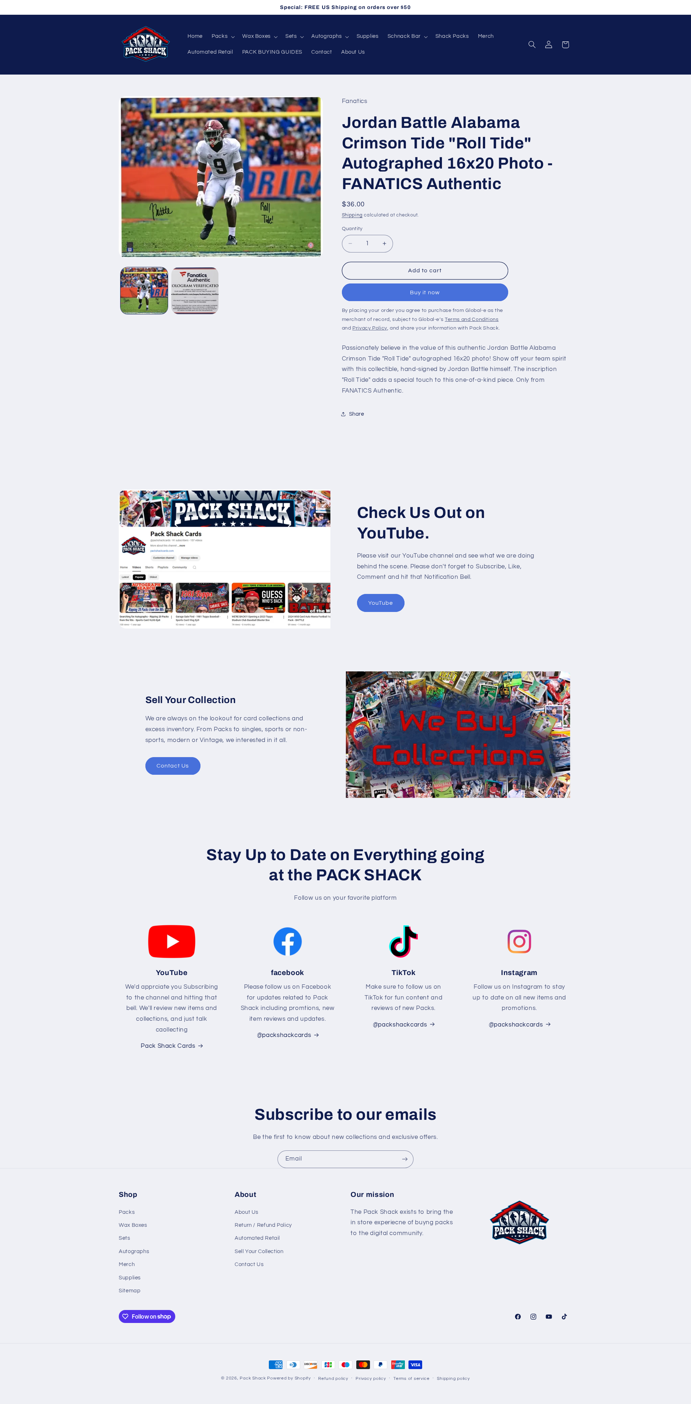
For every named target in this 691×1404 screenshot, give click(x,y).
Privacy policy (371, 1379)
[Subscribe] (405, 1159)
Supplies (130, 1277)
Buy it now (425, 292)
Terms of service (411, 1379)
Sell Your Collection (259, 1251)
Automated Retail (257, 1238)
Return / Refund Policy (263, 1225)
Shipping (352, 215)
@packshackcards (400, 1024)
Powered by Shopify (289, 1378)
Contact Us (173, 766)
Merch (127, 1264)
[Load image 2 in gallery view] (194, 290)
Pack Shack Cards (168, 1046)
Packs (127, 1212)
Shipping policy (453, 1379)
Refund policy (333, 1379)
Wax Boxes (133, 1225)
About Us (246, 1212)
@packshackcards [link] (284, 1035)
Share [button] (356, 414)
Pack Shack (253, 1378)
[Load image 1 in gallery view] (144, 290)
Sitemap (129, 1290)
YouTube (380, 603)
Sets (124, 1238)
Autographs (134, 1251)
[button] (222, 37)
